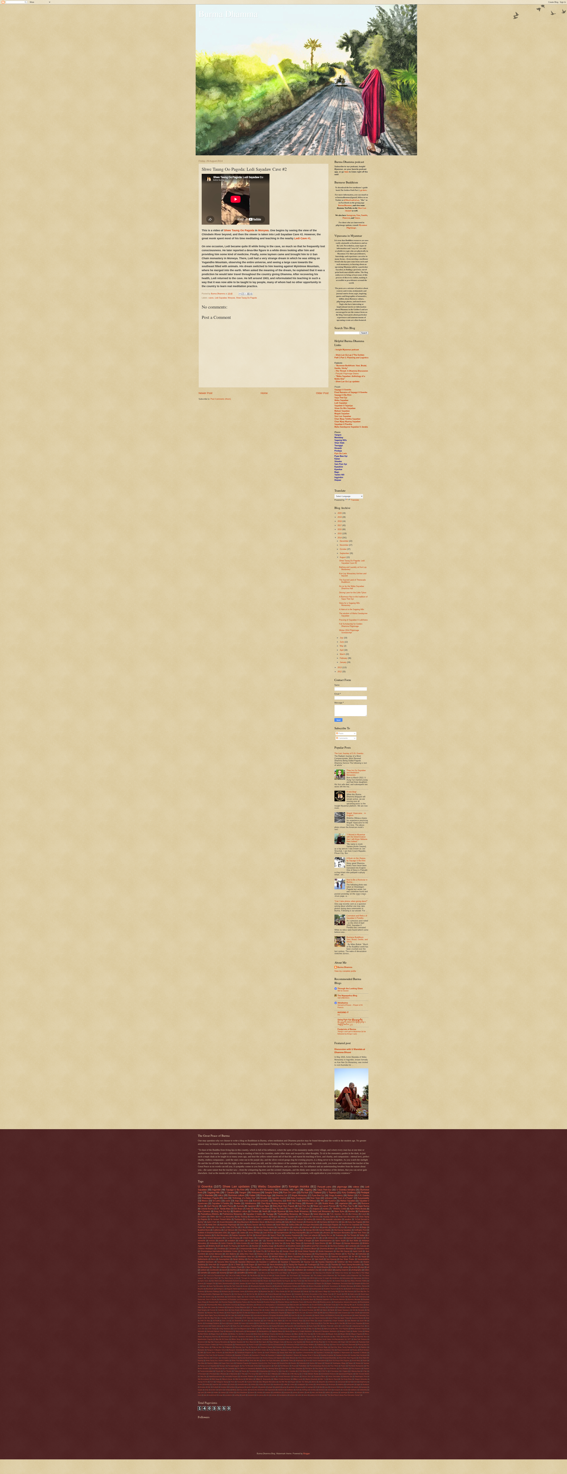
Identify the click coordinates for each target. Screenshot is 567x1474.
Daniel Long (210, 1297)
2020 (340, 513)
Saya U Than (292, 1209)
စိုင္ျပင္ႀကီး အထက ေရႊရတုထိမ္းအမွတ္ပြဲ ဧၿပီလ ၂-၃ (352, 1023)
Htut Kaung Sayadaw (342, 1230)
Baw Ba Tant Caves (233, 1286)
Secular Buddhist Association (250, 1358)
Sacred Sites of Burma (214, 1352)
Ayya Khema (320, 1243)
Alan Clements (204, 1211)
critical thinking (321, 1384)
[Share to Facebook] (248, 293)
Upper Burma (363, 1206)
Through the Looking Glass (350, 988)
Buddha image (268, 1246)
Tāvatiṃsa (252, 1371)
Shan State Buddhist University (309, 1358)
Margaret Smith (345, 1331)
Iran (301, 1315)
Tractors (366, 1368)
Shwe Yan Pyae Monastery (271, 1360)
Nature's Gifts (311, 1339)
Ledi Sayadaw (221, 298)
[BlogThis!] (242, 293)
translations (283, 1395)
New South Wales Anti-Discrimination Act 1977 (335, 1339)
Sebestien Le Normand (229, 1358)
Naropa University (262, 1339)
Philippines (228, 1347)
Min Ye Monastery (319, 1334)
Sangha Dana (271, 1192)
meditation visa (312, 1270)
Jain (266, 1318)
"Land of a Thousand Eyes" (215, 1275)
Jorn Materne (230, 1254)
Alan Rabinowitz (216, 1281)
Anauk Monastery (227, 1222)
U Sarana (229, 1192)
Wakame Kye (347, 1376)
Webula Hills (278, 1238)
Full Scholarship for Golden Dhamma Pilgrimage (350, 625)
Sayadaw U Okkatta (360, 1352)
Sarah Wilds (281, 1225)
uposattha (241, 1273)
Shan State (315, 1198)
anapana (316, 1209)
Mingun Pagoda (356, 1334)
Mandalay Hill (229, 1257)
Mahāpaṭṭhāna (264, 1331)
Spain (365, 1360)
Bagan (338, 1243)
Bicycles (200, 1289)
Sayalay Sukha (329, 1217)
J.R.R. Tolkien (246, 1318)
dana (225, 1198)
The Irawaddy (229, 1368)
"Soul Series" (293, 1275)
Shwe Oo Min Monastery (262, 1189)
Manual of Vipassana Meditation (326, 1331)
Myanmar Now (362, 1336)
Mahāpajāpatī (251, 1331)
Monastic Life (312, 1203)
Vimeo (357, 218)
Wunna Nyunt (333, 1379)
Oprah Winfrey (239, 1259)
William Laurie (297, 1379)
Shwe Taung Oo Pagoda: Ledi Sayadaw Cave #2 (352, 562)
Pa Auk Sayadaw (255, 1259)
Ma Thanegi (242, 1217)
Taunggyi (270, 1214)
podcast (334, 1227)
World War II (292, 1201)
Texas (294, 1366)
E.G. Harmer (253, 1307)
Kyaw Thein (327, 1326)
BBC (330, 1243)
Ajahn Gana (204, 1281)
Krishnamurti (204, 1326)
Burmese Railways (213, 1291)
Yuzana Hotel (251, 1382)
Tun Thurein (227, 1371)
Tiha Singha (319, 1368)
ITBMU (212, 1217)
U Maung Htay (355, 1371)
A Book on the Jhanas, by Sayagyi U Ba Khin (356, 859)
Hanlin (332, 1310)
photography (356, 1270)
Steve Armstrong (276, 1264)
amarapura (280, 1219)
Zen (317, 1238)
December (344, 541)
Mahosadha (240, 1331)
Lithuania (326, 1233)
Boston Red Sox (255, 1289)
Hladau (221, 1312)
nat (323, 1270)
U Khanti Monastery (214, 1238)
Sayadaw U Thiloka (258, 1355)
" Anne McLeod (262, 1273)
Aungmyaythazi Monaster (292, 1283)
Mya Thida (336, 1336)
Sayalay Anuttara (342, 1355)
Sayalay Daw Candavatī (359, 1355)
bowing (207, 1384)
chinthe (253, 1384)
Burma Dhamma (228, 13)
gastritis (263, 1387)
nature (329, 1270)
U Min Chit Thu (231, 1227)
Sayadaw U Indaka (254, 1214)
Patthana (264, 1344)
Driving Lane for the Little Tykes (352, 592)
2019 (340, 517)
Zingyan (293, 1382)
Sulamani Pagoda (242, 1363)
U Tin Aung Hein (253, 1374)
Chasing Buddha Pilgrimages (210, 1294)
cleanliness (277, 1384)
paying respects (341, 1270)
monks (326, 1209)
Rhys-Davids (249, 1350)
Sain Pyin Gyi (304, 1206)
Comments (343, 738)
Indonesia (365, 1312)
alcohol (354, 1267)
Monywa (263, 230)
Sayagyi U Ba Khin (235, 1189)
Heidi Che (334, 1222)
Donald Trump (330, 1304)
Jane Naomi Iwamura (318, 1318)
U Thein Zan (291, 1267)
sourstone (228, 1395)
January (343, 662)
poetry (295, 1392)
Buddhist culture (240, 1211)
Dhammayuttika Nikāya (215, 1304)
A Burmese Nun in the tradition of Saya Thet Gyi (353, 598)
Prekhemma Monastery (233, 1214)
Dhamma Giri (311, 1222)
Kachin (200, 1323)
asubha (296, 1227)
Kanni (224, 1323)
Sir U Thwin (236, 1264)
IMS (321, 1312)
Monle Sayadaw (294, 1257)
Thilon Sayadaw (296, 1368)
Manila (287, 1331)
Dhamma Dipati (308, 1299)
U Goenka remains (346, 1189)
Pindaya (295, 1259)
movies (345, 1390)
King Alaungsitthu (299, 1233)
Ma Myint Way (264, 1328)
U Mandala (207, 1195)
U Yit (303, 1374)
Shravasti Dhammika (329, 1358)
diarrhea (233, 1270)
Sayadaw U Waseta (292, 1355)
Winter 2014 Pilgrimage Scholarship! (349, 631)
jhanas (341, 1387)
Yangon (242, 1192)
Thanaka (334, 1264)
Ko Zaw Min (341, 1323)
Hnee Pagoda (231, 1312)
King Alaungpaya (305, 1254)
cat (323, 1238)
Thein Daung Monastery (351, 1264)
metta (245, 1201)
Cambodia (352, 1246)
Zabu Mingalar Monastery (267, 1382)
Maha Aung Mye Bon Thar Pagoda (336, 1328)
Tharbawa (238, 1219)
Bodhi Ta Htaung (230, 1246)
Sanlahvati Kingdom (244, 1352)
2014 (340, 538)
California (217, 1230)
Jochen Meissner (215, 1254)
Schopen (215, 1358)
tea (249, 1241)
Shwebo (237, 1203)
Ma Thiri (293, 1328)
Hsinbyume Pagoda (277, 1312)
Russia (354, 1350)
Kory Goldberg (349, 1192)
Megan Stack (215, 1334)
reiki (308, 1392)
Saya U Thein (275, 1235)
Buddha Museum (303, 1289)
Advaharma (343, 1003)
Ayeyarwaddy (363, 1198)
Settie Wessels (290, 1358)
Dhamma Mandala (354, 1299)
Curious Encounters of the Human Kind (317, 1294)
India (248, 1209)
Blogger (306, 1453)
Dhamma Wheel (311, 1302)
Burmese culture (236, 1195)
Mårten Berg (236, 1339)
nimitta (216, 1392)
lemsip (228, 1390)
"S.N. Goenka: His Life (339, 1214)
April (342, 650)
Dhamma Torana (298, 1302)
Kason (243, 1323)
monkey (313, 1390)
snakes (241, 1241)
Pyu (357, 1347)
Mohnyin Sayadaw (261, 1209)
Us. (339, 1015)
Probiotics (278, 1347)
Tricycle (218, 1371)
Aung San (278, 1243)
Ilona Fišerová (330, 1312)
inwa (326, 1387)
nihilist (209, 1392)
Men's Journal (246, 1334)
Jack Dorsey (258, 1318)
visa (357, 1227)
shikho (352, 1392)
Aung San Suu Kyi (222, 1211)
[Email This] (240, 293)
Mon (257, 1336)
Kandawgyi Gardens (212, 1323)
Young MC (240, 1382)
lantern (213, 1390)
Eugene (315, 1307)
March (343, 654)
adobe (345, 1267)
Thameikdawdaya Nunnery (318, 1366)
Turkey (236, 1371)
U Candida (291, 1371)
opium (252, 1392)
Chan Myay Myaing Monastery (274, 1203)
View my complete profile (345, 971)
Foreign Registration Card (354, 1307)
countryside (214, 1270)
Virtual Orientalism (334, 1376)
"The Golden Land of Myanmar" (348, 1275)
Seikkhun (341, 1262)
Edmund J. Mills (283, 1307)
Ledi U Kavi (345, 1326)
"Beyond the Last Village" (279, 1273)
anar (362, 1267)
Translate (355, 500)
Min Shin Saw (306, 1334)
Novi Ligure (263, 1342)
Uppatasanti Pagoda (346, 1374)
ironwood (333, 1387)
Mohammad (225, 1336)
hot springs (309, 1387)
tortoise (274, 1395)
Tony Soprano (356, 1368)
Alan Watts (354, 1241)
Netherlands (203, 1259)
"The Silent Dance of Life (229, 1278)
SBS (201, 1352)
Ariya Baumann (243, 1222)
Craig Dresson (286, 1294)
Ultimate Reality (313, 1374)
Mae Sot (311, 1328)
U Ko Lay (218, 1227)
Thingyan (306, 1214)
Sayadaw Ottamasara (247, 1262)
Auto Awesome (309, 1283)
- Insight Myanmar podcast (346, 350)
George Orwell (288, 1251)
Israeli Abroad (347, 1315)
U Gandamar (334, 1371)
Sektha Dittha (294, 1225)
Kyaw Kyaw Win (314, 1326)
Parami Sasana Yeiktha (208, 1344)
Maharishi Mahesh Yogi (215, 1331)
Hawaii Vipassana (343, 1310)
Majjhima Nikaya (277, 1331)
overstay (260, 1392)
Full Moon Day (273, 1251)
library (235, 1390)
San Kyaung (331, 1259)
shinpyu (359, 1392)
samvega (344, 1392)
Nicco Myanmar (251, 1342)
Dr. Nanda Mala (223, 1209)
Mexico (205, 1201)
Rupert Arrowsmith (343, 1350)
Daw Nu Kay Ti (328, 1297)
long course (243, 1390)
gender (325, 1227)
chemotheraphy (242, 1384)
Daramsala (220, 1297)
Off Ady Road (318, 1342)
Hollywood (253, 1312)
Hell (354, 1310)
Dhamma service (325, 1302)
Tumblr (364, 215)
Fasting (340, 1307)
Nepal (363, 1257)
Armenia (200, 1283)
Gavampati (246, 1310)
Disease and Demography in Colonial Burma (271, 1304)
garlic (256, 1387)
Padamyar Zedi (364, 1342)
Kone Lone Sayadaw (355, 1323)
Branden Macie (258, 1222)
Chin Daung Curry (240, 1294)
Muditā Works (328, 1203)
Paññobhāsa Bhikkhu (306, 1344)
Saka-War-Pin (229, 1352)
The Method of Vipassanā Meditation (250, 1368)
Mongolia (265, 1336)
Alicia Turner (297, 1281)
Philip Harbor (204, 1347)
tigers (231, 1273)
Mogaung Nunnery (211, 1336)
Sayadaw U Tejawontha (290, 1262)
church (268, 1384)
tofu (267, 1395)
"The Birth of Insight (303, 1241)
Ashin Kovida (241, 1243)
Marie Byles (339, 1211)
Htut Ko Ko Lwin (300, 1312)
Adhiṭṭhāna (335, 1278)
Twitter (362, 1235)
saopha (214, 1273)
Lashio (336, 1326)
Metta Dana (257, 1334)
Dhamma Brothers (327, 1249)
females (202, 1387)
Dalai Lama (354, 1294)
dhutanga (332, 1384)
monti (329, 1390)
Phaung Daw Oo (363, 1344)
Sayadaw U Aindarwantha (304, 1352)
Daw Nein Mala (314, 1297)
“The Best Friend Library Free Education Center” (343, 1395)
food (317, 1227)
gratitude (292, 1387)
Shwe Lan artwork (310, 1235)
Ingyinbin (216, 1189)
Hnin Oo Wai (243, 1312)
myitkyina (354, 1390)
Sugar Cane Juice (227, 1363)
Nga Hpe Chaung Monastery (217, 1342)
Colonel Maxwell (273, 1294)
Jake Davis (274, 1318)
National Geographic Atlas (281, 1339)
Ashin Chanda (227, 1243)
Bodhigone (220, 1289)
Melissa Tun (234, 1334)
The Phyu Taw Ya (346, 1206)
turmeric (292, 1395)
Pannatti (268, 1259)
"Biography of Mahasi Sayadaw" (301, 1273)
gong (284, 1387)
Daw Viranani (297, 1222)
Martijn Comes (357, 1331)
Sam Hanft (319, 1259)
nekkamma (363, 1390)
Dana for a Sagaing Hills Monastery (349, 604)
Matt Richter (204, 1334)
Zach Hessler (213, 1206)
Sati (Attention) (343, 998)
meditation (299, 1270)
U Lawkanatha (267, 1219)
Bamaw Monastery (351, 1243)
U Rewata (222, 1374)
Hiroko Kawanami (325, 1251)
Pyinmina (316, 1217)
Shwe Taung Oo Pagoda (239, 230)
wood (305, 1395)
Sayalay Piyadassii (292, 1235)
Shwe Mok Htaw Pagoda (347, 1358)
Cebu (313, 1291)
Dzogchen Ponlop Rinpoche (237, 1307)
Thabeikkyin (303, 1366)
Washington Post (361, 1376)
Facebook (331, 1307)
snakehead (212, 1395)
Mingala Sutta (333, 1334)
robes (367, 1270)
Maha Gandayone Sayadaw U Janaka (351, 427)
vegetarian (343, 1203)
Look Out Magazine (240, 1328)
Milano (296, 1334)
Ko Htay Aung (313, 1323)
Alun (330, 1281)
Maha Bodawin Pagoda (359, 1328)
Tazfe (276, 1366)
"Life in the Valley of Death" (237, 1275)
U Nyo (365, 1371)
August (343, 557)
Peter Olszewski (349, 1344)
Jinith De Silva (205, 1320)
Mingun (274, 1217)
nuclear (231, 1392)
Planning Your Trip (241, 1347)
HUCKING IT (343, 1012)
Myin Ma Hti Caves (222, 1339)
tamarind (251, 1395)
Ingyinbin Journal (279, 1198)
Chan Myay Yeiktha (245, 1230)
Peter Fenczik (337, 1344)
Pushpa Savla (307, 1347)
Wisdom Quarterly (311, 1379)
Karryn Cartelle (234, 1323)
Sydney (312, 1363)
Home (264, 393)
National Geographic (339, 1257)
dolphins (341, 1384)
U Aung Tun (275, 1371)
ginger (270, 1387)
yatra (354, 1203)
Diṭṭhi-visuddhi (294, 1304)
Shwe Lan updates (236, 1186)
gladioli (277, 1387)
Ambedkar (214, 1243)
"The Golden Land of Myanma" (323, 1275)
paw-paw (287, 1392)
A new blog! (351, 792)
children (319, 1219)
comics (292, 1384)
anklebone (331, 1382)
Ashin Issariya (240, 1283)
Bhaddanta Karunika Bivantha (261, 1286)
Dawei (354, 1297)
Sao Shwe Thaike (347, 1259)
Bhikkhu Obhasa (309, 1201)
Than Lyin (324, 1264)
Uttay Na (203, 1376)
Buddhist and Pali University (315, 1246)
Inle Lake (231, 1315)
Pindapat (365, 1192)
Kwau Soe (236, 1326)
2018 (340, 521)
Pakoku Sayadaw (239, 1235)
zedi (323, 1395)
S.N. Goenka (363, 1195)
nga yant (201, 1392)
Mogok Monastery (299, 1195)
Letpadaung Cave (358, 1326)
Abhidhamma (250, 1203)
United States (248, 1238)
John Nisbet (278, 1320)
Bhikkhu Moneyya (347, 1286)
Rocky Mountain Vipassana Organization (283, 1350)
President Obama (266, 1347)
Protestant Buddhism (292, 1347)
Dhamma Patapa (227, 1302)
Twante (244, 1371)
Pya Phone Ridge (321, 1347)
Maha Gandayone (298, 1198)
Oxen (242, 1225)
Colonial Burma (207, 1209)
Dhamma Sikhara (284, 1302)
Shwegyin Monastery (311, 1225)
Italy (343, 1222)
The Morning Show (271, 1368)
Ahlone (366, 1278)
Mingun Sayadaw (288, 1217)
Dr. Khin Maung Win (345, 1304)
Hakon (325, 1310)
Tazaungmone (266, 1366)
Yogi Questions (283, 1227)
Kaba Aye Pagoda (355, 1222)
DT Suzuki (337, 1294)
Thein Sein (285, 1368)
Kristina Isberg (216, 1326)
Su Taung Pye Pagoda (295, 1264)
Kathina (251, 1323)
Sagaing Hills (213, 1192)
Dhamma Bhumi (310, 1249)
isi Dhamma (253, 1270)
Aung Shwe (277, 1283)
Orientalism (352, 1342)
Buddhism (281, 1246)
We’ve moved (343, 991)
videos (356, 1186)
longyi (289, 1270)
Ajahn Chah (211, 1222)
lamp (206, 1390)
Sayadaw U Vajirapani (275, 1355)
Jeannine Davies (357, 1318)
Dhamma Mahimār (339, 1299)
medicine (281, 1390)
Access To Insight (323, 1278)
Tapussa (366, 1363)
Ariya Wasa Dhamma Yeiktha (357, 1281)
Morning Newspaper (291, 1336)
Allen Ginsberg (321, 1281)
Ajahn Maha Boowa (358, 1209)
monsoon (322, 1390)
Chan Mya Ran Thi (362, 1291)
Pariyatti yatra (324, 1186)
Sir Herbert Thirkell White (220, 1219)
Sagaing (308, 1189)
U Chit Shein (313, 1371)
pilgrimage (342, 1186)
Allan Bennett (309, 1281)
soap (221, 1395)
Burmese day (226, 1291)
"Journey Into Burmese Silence (278, 1241)
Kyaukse (332, 1201)
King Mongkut (285, 1323)
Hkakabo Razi (212, 1312)
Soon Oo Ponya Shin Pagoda (339, 1360)
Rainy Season (252, 1225)
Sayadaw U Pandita (343, 424)
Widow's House (227, 1379)
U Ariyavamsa (263, 1371)
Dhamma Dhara (294, 1299)
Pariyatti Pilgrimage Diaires (347, 373)
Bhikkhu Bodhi (214, 1246)
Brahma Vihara (269, 1289)
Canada (363, 1246)
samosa (335, 1392)
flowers (243, 1270)
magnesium (271, 1390)
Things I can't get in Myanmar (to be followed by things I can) (352, 1033)
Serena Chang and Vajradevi (273, 1358)
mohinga (305, 1390)
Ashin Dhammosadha (225, 1283)
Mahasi (350, 1195)
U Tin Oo (264, 1374)
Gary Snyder (235, 1310)
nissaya (223, 1392)
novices (212, 1241)
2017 (340, 525)
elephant (349, 1238)
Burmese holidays (337, 1246)
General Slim (257, 1310)
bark (349, 1382)
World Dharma (322, 1267)
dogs (237, 1201)
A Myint (304, 1278)
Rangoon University (235, 1350)
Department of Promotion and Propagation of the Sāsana (239, 1299)
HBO (318, 1310)
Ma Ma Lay (253, 1328)
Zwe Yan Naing (303, 1382)
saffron (327, 1392)
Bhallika (303, 1286)
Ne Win (355, 1257)
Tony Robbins (343, 1368)
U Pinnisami (213, 1374)
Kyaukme (290, 1326)
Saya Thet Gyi (324, 1189)
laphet (221, 1390)
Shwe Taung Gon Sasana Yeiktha (217, 1360)
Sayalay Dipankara (326, 1262)
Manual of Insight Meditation (302, 1331)
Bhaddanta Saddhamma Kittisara (286, 1286)
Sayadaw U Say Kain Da (206, 1355)
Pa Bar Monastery (221, 1235)
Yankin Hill (335, 1267)
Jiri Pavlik (216, 1320)
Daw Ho (289, 1297)
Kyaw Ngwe (264, 1206)
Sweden (293, 1363)
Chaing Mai (334, 1291)
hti (316, 1387)
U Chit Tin (324, 1371)
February (344, 658)
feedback (366, 1384)
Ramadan (201, 1350)
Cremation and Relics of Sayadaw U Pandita (357, 917)
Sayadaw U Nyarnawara (341, 1352)
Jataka (242, 1233)
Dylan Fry (260, 1251)
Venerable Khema (306, 1267)
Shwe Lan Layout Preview (324, 1206)
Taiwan (350, 1363)
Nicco (213, 1259)
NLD (244, 1339)
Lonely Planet (203, 1257)
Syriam (319, 1363)
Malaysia (216, 1257)
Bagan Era (320, 1283)
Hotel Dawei (264, 1312)
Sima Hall (212, 1264)
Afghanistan (357, 1278)
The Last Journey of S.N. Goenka (348, 753)
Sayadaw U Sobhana (224, 1355)
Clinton (262, 1294)
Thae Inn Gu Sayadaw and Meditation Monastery (356, 772)
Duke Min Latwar (210, 1307)
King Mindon (336, 1254)
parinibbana (277, 1392)
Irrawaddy (308, 1315)
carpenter (215, 1384)
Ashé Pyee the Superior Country (259, 1283)
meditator (290, 1390)
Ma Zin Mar (302, 1328)
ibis (321, 1387)
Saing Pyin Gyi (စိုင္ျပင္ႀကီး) (350, 1020)
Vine (358, 215)
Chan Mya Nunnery (347, 1291)
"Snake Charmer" (280, 1275)
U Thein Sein (277, 1267)
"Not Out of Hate (266, 1275)
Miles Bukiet (263, 1257)
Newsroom (201, 1342)
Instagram (351, 215)
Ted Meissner (284, 1366)
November (344, 545)
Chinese (354, 1214)
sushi (243, 1395)
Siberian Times (288, 1360)
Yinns (232, 1382)
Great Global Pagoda (306, 1251)
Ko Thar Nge (350, 1254)
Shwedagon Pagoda (210, 1198)
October (343, 549)
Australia (240, 1206)
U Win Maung (294, 1374)
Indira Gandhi (355, 1312)
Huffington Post (360, 1230)
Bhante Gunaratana (331, 1286)
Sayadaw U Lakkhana (268, 1262)
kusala (200, 1390)
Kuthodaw (362, 1254)
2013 (340, 667)
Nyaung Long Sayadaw (295, 1342)
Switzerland (303, 1363)
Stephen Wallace (213, 1363)
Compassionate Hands (248, 1249)
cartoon (204, 1270)
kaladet (356, 1387)
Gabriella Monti (223, 1310)
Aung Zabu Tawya (293, 1243)
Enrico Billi (305, 1307)
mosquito (337, 1390)
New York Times (359, 1233)
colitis (285, 1384)
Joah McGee (268, 1233)
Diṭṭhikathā (305, 1304)
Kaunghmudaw (283, 1233)
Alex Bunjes (264, 1281)
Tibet (214, 1267)
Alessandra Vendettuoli (250, 1281)
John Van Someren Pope (294, 1320)
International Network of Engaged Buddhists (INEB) (271, 1315)
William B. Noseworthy (263, 1379)
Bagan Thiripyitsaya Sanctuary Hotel (339, 1283)
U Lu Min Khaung (232, 1238)
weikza (251, 1273)
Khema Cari (262, 1254)
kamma (264, 1270)
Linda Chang (211, 1328)
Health (265, 1211)
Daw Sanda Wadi (343, 1297)
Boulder (255, 1246)
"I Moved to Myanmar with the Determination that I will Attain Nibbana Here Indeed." (357, 838)
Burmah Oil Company (353, 1289)
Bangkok (358, 1283)
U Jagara (345, 1371)
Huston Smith (312, 1312)
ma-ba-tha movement (257, 1390)
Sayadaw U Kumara (323, 1352)
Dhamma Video (363, 1249)
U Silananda (233, 1374)
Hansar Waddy (325, 1230)
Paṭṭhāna (320, 1344)
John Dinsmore (255, 1320)
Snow (308, 1360)
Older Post (322, 393)
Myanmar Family (348, 1336)
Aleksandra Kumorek (232, 1281)
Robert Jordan (261, 1350)
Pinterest (346, 218)
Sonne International (319, 1360)
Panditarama (363, 1211)
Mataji (367, 1331)
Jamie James (304, 1318)
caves (211, 298)
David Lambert (278, 1230)
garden (249, 1387)
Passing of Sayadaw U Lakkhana (353, 620)
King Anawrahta (321, 1254)
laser (273, 1270)
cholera (260, 1384)
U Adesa (222, 1267)
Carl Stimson (229, 1230)
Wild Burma (239, 1379)
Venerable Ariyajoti (231, 1376)
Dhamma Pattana (241, 1302)
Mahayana (229, 1331)
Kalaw (252, 1195)
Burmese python (252, 1291)
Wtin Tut (323, 1379)
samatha (204, 1273)
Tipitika (208, 1227)
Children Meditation (206, 1249)
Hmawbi (263, 1198)
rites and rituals (317, 1392)
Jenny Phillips (254, 1233)
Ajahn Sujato (340, 1241)
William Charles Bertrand (282, 1379)
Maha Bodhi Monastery (299, 1211)
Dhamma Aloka (267, 1299)
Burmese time (265, 1291)
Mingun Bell (344, 1334)
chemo (232, 1384)
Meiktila (225, 1334)
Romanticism (304, 1350)
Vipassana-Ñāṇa (319, 1376)
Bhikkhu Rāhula (361, 1286)
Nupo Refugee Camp (276, 1342)
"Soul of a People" (345, 1198)
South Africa (356, 1360)
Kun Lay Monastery (226, 1217)
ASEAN (312, 1278)
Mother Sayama (306, 1336)
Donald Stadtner (317, 1304)
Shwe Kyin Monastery (347, 1217)
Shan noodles (354, 1262)
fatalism (360, 1238)
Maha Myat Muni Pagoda (283, 1206)
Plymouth (254, 1347)
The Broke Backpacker (356, 1366)
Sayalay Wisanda (204, 1358)
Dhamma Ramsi (255, 1302)
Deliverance (363, 1297)
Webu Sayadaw (269, 1186)
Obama (308, 1342)
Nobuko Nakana (204, 1235)
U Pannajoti (202, 1374)
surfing (237, 1395)
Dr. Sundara (359, 1304)
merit (297, 1390)
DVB (345, 1294)
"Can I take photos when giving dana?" (351, 901)
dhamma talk (307, 1227)
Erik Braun (238, 1209)
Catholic (306, 1291)
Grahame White (293, 1310)
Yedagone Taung (222, 1382)
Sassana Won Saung (226, 1262)
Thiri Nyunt (308, 1368)
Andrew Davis (339, 1281)
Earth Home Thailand (267, 1307)
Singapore (223, 1264)
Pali (250, 1235)
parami (221, 1241)
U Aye (283, 1371)
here (346, 172)
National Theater (298, 1339)
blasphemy (363, 1382)
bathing (310, 1219)
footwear (224, 1387)
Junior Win (363, 1320)
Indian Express (343, 1312)
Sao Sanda (258, 1352)
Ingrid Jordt (357, 1251)
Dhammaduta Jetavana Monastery (345, 1302)
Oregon (343, 1342)
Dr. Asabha (202, 1217)
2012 (340, 671)
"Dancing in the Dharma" (323, 1273)
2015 (340, 533)
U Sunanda (264, 1267)
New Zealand (303, 1217)
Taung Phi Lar (326, 1235)
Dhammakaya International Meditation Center (219, 1251)
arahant (300, 1219)
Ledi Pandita (314, 1233)
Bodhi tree (245, 1246)
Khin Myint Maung (277, 1254)
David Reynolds (264, 1297)
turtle (299, 1395)
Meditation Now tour (246, 1257)
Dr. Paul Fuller (247, 1251)
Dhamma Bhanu (280, 1299)
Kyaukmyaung (301, 1326)
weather (348, 1219)
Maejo (319, 1328)
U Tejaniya (331, 1192)
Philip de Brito (217, 1347)
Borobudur (244, 1289)
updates (347, 381)
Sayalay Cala (309, 1262)
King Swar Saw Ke (299, 1323)
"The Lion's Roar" (212, 1278)
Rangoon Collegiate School (216, 1350)
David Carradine (250, 1297)
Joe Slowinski (236, 1320)
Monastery (277, 1201)
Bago (364, 1227)
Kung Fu (227, 1326)
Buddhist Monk (204, 1230)
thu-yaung (260, 1395)
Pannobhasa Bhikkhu (210, 1214)
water (256, 1241)
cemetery (224, 1384)
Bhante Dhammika (315, 1286)
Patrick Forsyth (254, 1344)
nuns (296, 1189)
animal (291, 1219)
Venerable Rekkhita (247, 1376)
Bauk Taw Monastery (216, 1286)
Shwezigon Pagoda (330, 1225)
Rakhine (364, 1347)
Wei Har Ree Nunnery (265, 1227)
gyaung (300, 1387)
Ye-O (212, 1382)
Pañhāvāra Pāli (291, 1344)
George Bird (311, 1230)
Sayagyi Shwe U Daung (310, 1355)
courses (310, 1384)
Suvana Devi (284, 1363)
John (245, 1320)
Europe (322, 1307)
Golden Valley (269, 1310)
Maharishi (201, 1331)
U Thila (242, 1374)
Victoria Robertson (284, 1376)
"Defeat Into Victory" (341, 1273)
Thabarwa (339, 1235)
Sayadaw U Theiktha (242, 1355)
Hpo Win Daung (343, 1251)
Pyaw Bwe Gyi (318, 1195)
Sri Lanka (216, 1201)
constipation (301, 1384)
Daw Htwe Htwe (300, 1297)
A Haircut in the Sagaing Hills (351, 609)
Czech (363, 1214)
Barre (204, 1286)
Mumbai (351, 1211)
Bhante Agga (265, 1195)
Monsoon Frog (276, 1336)
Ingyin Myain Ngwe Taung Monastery (212, 1315)
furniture (232, 1387)
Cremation (297, 1294)
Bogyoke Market (232, 1289)
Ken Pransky (260, 1323)
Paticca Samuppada (226, 1344)
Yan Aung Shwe (346, 1379)
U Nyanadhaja (252, 1219)
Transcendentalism (206, 1371)
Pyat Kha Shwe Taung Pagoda (341, 1347)
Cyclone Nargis (262, 1230)
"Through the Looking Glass (250, 1278)
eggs (358, 1384)
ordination (329, 1198)
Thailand (317, 1192)
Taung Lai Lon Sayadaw (208, 1366)
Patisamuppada (240, 1344)
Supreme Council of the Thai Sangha (264, 1363)
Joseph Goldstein (338, 1320)
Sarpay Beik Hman (286, 1352)
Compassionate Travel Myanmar (274, 1249)
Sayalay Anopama (327, 1355)
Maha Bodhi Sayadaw (259, 1217)
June (342, 642)
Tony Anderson (331, 1368)
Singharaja (299, 1360)
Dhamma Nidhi (214, 1302)
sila (205, 1395)
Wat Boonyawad (203, 1379)
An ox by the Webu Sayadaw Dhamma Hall (351, 587)
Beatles (245, 1286)
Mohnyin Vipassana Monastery (242, 1336)
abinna (313, 1382)
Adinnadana (346, 1278)
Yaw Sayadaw (306, 1238)
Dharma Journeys (231, 1304)
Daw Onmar (295, 1249)
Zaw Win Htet (283, 1382)
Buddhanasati (316, 1289)
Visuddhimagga (263, 1238)
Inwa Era (294, 1315)
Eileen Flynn (295, 1307)
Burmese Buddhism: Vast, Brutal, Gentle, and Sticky (357, 939)
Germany (323, 1222)
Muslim (307, 1257)
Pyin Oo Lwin (340, 453)
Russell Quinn (261, 1235)
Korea (367, 1323)
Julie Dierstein (352, 1320)
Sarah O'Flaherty (271, 1352)
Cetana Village (323, 1291)
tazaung (223, 1273)
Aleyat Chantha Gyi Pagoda (281, 1281)
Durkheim (221, 1307)
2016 (340, 529)
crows (340, 1238)
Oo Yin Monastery (331, 1342)
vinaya (349, 1227)
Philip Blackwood (282, 1259)
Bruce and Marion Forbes (285, 1289)
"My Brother (254, 1275)
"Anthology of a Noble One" (244, 1198)
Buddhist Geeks (294, 1246)
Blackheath (210, 1289)
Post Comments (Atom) (221, 399)
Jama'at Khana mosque (289, 1318)
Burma (341, 1289)
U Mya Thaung (251, 1267)
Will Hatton (249, 1379)
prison (302, 1392)
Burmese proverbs (261, 1201)
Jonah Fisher (310, 1320)
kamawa (364, 1387)
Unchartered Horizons (328, 1374)
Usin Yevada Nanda (362, 1374)
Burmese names (239, 1291)
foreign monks (299, 1186)
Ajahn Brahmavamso (323, 1241)
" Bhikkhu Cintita (339, 1209)
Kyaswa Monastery (278, 1326)
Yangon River (292, 1238)
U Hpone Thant (235, 1267)
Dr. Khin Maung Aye (295, 1230)
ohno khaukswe (241, 1392)
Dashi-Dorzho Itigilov (234, 1297)
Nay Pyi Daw (278, 1209)
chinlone (331, 1238)
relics (220, 1195)
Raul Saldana (267, 1225)
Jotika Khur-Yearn (246, 1254)
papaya (268, 1392)
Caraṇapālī (296, 1291)
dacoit (224, 1270)
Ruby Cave (306, 1259)
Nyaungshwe (224, 1259)
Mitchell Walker (278, 1257)
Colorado (232, 1249)
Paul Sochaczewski (277, 1344)
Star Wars (201, 1363)
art (368, 1267)
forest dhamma (319, 1214)
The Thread (351, 1235)
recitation (231, 1241)
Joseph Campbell (323, 1320)
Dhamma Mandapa (345, 1249)
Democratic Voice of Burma (207, 1299)
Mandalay (284, 1189)
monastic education (334, 1219)
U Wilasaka (274, 1374)
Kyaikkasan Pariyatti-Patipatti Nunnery (256, 1326)
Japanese (251, 1206)
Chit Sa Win (253, 1294)
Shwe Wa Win (254, 1360)
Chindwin (255, 1211)
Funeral (212, 1310)
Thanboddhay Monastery (288, 1214)
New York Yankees (360, 1339)
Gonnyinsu (281, 1310)
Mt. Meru (318, 1336)
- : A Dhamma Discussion (351, 371)
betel (355, 1382)
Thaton (343, 1366)
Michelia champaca (284, 1334)
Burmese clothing (275, 1222)
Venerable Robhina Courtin (266, 1376)
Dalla (287, 1222)
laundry (281, 1270)
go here (363, 190)
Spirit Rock (262, 1264)
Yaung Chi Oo (202, 1382)
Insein (239, 1315)
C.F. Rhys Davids (279, 1291)
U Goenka (205, 1186)
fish (209, 1387)
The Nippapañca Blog (347, 995)
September (345, 553)
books (200, 1384)
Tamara (358, 1363)
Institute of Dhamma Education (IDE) (212, 1233)
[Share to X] (245, 293)
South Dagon (249, 1264)
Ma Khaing (296, 1203)
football (215, 1387)
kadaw (349, 1387)
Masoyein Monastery (341, 1233)
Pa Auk (304, 1192)
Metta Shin (212, 1225)
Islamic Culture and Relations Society (327, 1315)
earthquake (350, 1384)
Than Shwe (334, 1366)
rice (342, 1227)
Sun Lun (305, 1209)
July (342, 638)
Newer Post (205, 393)
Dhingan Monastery (247, 1304)
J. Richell (236, 1318)
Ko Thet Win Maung (327, 1323)
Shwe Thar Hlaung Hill (239, 1360)
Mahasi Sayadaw (347, 1201)
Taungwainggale (233, 1366)
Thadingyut (312, 1264)
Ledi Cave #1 (302, 238)
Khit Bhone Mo (273, 1323)
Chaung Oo (227, 1294)
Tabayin (327, 1363)
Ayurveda (308, 1243)
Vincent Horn (306, 1376)
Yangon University (361, 1379)
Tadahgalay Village (339, 1363)
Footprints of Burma (347, 1029)
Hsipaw (289, 1312)
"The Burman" (305, 1275)
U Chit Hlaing (302, 1371)
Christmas (221, 1249)
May (342, 646)
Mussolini (327, 1336)
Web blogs (215, 1379)
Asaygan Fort (210, 1283)
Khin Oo (291, 1254)
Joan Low (225, 1320)
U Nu (243, 1227)
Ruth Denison (364, 1350)
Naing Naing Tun (321, 1257)
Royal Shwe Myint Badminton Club (323, 1350)
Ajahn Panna (227, 1206)
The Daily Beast (216, 1368)
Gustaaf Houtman (308, 1310)
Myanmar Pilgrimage (228, 1225)
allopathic (322, 1382)
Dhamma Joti (281, 1195)
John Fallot (267, 1320)
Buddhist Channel (330, 1289)
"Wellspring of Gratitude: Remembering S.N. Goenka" (281, 1278)
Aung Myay (266, 1243)
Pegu (328, 1344)
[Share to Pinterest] (251, 293)
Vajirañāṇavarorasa (215, 1376)
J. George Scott (225, 1318)
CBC (288, 1291)
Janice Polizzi (333, 1318)
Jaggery (233, 1233)
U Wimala (284, 1374)
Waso (250, 1227)
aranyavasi (341, 1382)
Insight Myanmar (278, 1211)
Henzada (361, 1310)
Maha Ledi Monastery (321, 1211)
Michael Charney (270, 1334)
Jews (367, 1318)
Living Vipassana (225, 1328)
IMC (322, 1201)
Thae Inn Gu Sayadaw (351, 1225)
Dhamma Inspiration (323, 1299)
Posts (340, 733)
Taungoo (222, 1366)
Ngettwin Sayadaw (236, 1342)
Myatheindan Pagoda (205, 1339)
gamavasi (241, 1387)
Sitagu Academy (336, 1195)
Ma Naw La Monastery (279, 1328)
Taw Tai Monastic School (250, 1366)
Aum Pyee (254, 1243)
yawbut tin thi (314, 1395)
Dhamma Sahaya (269, 1302)
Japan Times (344, 1318)
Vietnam (296, 1376)
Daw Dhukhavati (278, 1297)
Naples (251, 1339)
